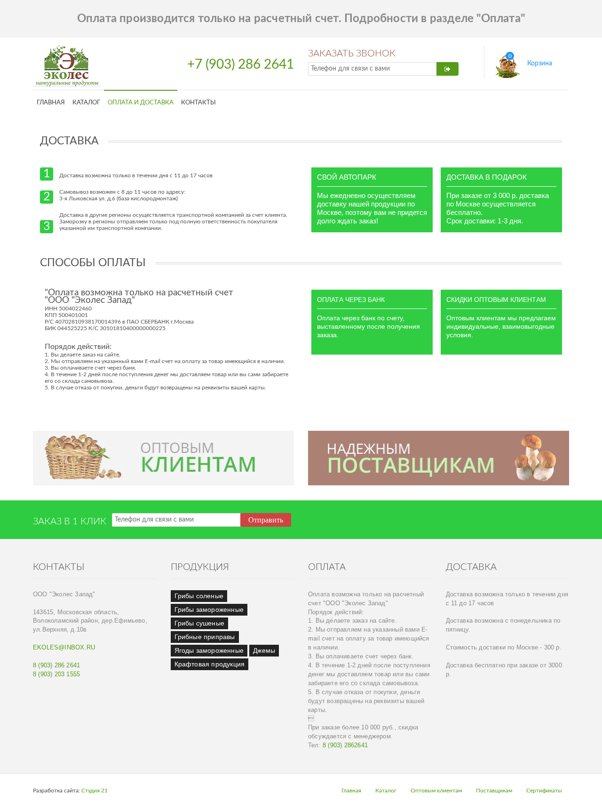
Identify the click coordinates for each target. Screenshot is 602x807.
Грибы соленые (199, 596)
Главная (51, 102)
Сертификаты (544, 790)
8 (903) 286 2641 (56, 665)
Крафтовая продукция (209, 664)
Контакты (198, 102)
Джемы (264, 650)
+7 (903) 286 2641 (240, 64)
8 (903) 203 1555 (56, 674)
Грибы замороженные (209, 609)
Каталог (86, 102)
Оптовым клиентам (436, 790)
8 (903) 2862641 (345, 745)
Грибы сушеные (199, 623)
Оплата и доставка (141, 102)
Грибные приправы (204, 637)
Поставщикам (494, 790)
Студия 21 (94, 790)
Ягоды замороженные (209, 650)
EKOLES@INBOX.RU (64, 647)
